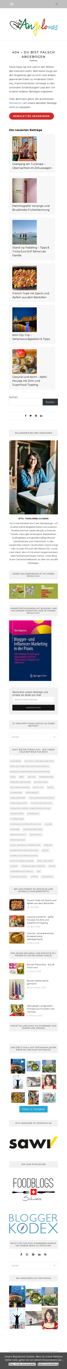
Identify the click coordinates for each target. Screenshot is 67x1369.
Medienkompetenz (32, 829)
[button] (18, 1066)
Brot (21, 777)
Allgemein (15, 761)
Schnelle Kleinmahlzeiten (24, 856)
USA (38, 871)
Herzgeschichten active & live (25, 824)
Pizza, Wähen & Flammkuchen (25, 845)
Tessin (52, 866)
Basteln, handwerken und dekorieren (29, 772)
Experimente (32, 793)
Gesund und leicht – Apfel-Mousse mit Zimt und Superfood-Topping (29, 380)
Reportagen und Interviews (24, 850)
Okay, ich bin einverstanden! (22, 1364)
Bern (12, 777)
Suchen (13, 397)
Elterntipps (16, 793)
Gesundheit (33, 814)
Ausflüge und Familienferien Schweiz (29, 766)
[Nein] (63, 1360)
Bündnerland (46, 777)
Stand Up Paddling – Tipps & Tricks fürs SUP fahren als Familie (30, 251)
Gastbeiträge (17, 814)
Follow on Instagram (33, 1109)
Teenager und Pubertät (33, 866)
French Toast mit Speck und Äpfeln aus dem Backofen (30, 295)
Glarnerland (17, 819)
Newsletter (15, 103)
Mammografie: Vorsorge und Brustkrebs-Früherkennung (31, 207)
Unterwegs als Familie (21, 871)
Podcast (48, 845)
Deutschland (40, 782)
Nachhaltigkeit (18, 835)
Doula (50, 787)
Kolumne (15, 829)
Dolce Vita (38, 787)
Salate (45, 850)
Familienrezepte (18, 803)
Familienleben (17, 798)
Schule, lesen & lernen (22, 861)
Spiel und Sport (45, 861)
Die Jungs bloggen (19, 787)
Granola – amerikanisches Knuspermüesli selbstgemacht (40, 936)
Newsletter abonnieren (31, 116)
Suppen (14, 866)
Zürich (34, 877)
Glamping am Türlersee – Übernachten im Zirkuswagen (32, 166)
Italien (48, 824)
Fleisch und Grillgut (41, 803)
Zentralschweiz (18, 877)
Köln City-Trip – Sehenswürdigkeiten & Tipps (31, 337)
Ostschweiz (36, 835)
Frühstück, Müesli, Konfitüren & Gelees (30, 808)
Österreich (47, 877)
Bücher (31, 777)
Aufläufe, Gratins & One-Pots (39, 761)
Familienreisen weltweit (41, 798)
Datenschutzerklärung (48, 1364)
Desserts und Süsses (20, 782)
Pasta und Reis (17, 840)
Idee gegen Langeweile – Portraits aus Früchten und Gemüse (40, 1008)
